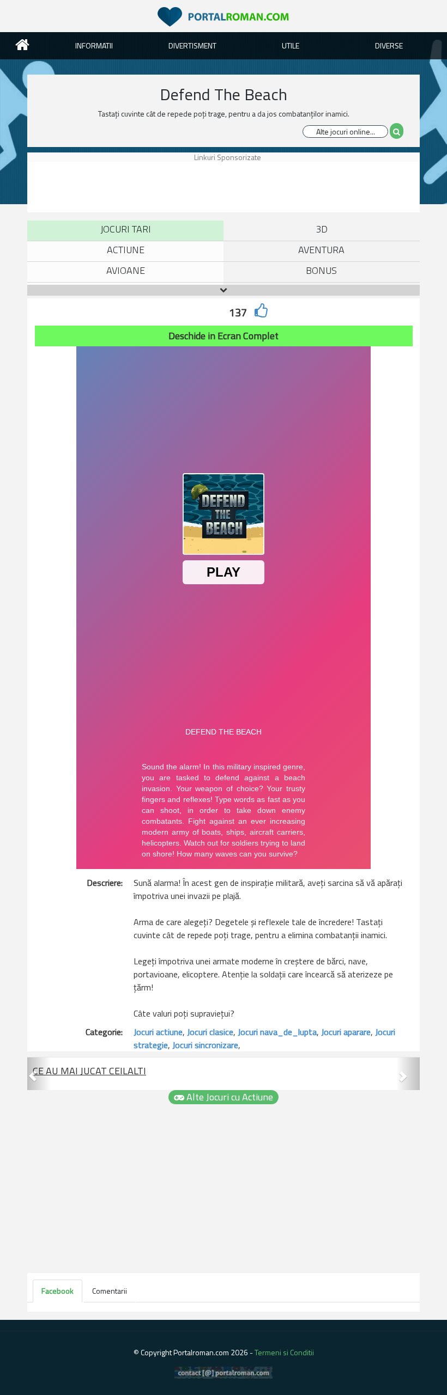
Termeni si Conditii (284, 1352)
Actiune (125, 249)
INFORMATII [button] (94, 45)
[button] (39, 1073)
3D (322, 229)
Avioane (125, 270)
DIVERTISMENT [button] (192, 45)
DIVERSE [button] (389, 45)
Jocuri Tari (125, 229)
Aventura (321, 249)
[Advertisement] (225, 186)
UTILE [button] (290, 45)
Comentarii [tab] (109, 1290)
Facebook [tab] (57, 1290)
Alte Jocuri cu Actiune (228, 1097)
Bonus (321, 270)
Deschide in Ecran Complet (223, 335)
